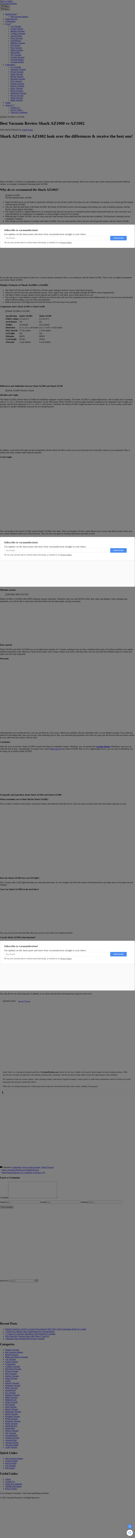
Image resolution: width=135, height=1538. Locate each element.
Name (2, 1202)
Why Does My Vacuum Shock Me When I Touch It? (27, 1336)
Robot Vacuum (17, 50)
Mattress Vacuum (18, 43)
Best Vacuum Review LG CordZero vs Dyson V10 (23, 1172)
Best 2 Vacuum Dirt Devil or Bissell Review (20, 1170)
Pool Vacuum (16, 48)
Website (84, 1202)
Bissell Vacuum (17, 76)
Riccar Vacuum (17, 95)
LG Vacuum (16, 67)
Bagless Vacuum (17, 31)
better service (55, 749)
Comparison (10, 21)
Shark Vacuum (17, 74)
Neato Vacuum (17, 98)
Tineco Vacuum (11, 1431)
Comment (4, 1197)
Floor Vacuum (16, 38)
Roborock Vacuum (18, 93)
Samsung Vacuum (18, 69)
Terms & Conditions (19, 112)
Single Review (11, 19)
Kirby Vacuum (17, 88)
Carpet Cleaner (17, 29)
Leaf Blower (16, 40)
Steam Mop (15, 52)
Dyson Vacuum (17, 72)
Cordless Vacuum (18, 33)
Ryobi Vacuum (17, 91)
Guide (7, 103)
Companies (10, 64)
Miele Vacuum (17, 100)
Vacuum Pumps (17, 59)
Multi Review (11, 14)
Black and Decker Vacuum (16, 1357)
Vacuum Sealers (17, 62)
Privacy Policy (17, 110)
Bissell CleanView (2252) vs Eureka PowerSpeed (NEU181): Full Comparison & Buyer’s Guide (45, 1329)
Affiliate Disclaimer (13, 1486)
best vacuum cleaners (19, 16)
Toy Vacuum (16, 55)
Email (42, 1202)
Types (7, 24)
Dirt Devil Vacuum (13, 1369)
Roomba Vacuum (18, 79)
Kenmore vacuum (12, 1385)
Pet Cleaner (15, 45)
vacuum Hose (16, 36)
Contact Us (15, 108)
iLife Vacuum (11, 1447)
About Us (9, 105)
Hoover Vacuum (17, 86)
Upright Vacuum (17, 57)
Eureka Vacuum (17, 83)
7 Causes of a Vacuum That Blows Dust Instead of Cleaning (30, 1334)
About (8, 1479)
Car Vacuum (16, 26)
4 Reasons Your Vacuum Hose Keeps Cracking (25, 1339)
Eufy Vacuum (16, 81)
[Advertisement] (67, 159)
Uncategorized (11, 1435)
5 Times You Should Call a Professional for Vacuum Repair (30, 1331)
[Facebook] (2, 1092)
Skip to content (6, 1)
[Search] (36, 1280)
